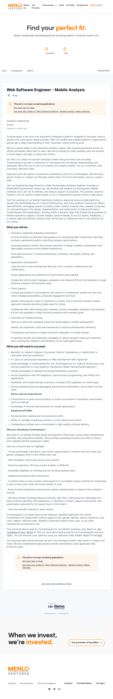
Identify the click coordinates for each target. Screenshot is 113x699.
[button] (49, 5)
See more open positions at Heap (57, 584)
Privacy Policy (26, 683)
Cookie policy (63, 613)
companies (16, 70)
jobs (4, 70)
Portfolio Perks (84, 683)
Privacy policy (50, 613)
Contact (12, 683)
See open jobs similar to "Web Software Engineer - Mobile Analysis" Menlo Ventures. (52, 111)
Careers (68, 683)
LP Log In (100, 683)
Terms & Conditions (46, 683)
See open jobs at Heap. (24, 108)
